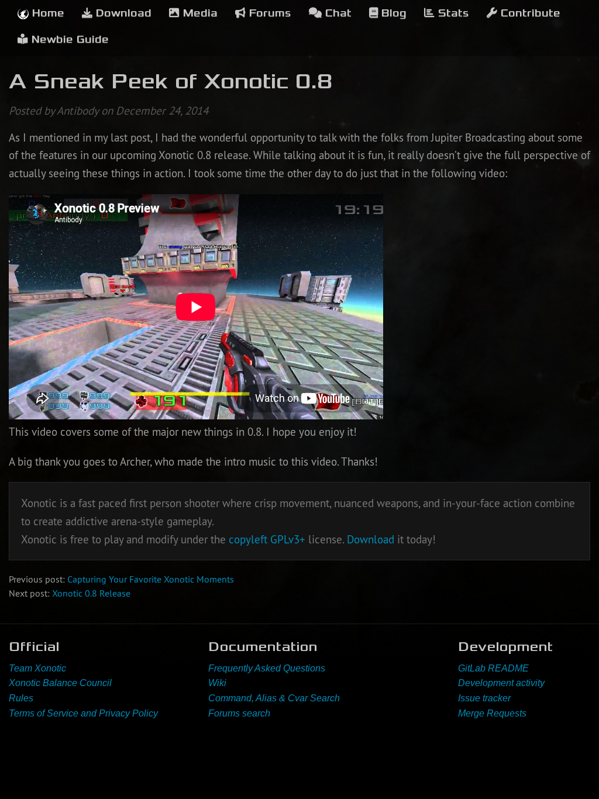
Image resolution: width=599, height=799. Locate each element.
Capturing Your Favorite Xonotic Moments (150, 579)
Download (122, 13)
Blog (392, 13)
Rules (21, 698)
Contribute (528, 13)
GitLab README (493, 668)
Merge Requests (492, 713)
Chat (337, 13)
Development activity (501, 683)
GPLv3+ (287, 539)
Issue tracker (484, 698)
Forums (268, 13)
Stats (452, 13)
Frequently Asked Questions (266, 668)
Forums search (239, 713)
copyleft (248, 539)
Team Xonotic (37, 668)
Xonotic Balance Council (60, 683)
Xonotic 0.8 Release (91, 593)
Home (46, 13)
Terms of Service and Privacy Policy (83, 713)
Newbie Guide (68, 39)
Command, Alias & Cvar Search (274, 698)
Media (199, 13)
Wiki (217, 683)
